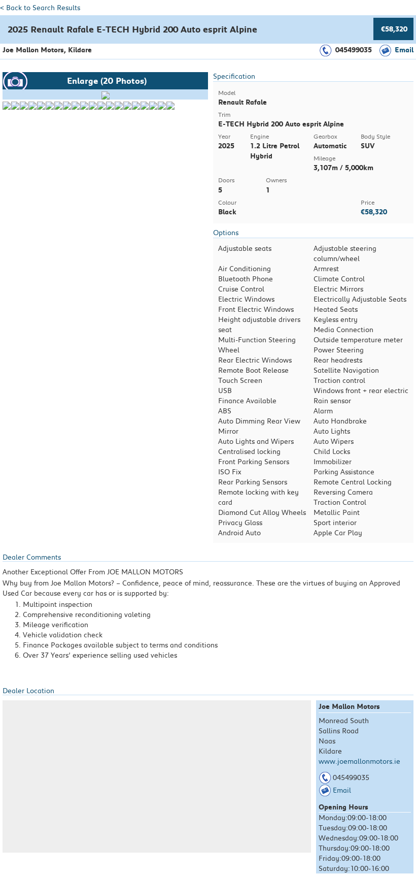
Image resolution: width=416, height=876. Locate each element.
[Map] (157, 776)
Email (404, 49)
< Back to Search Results (40, 7)
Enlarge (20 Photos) (107, 80)
